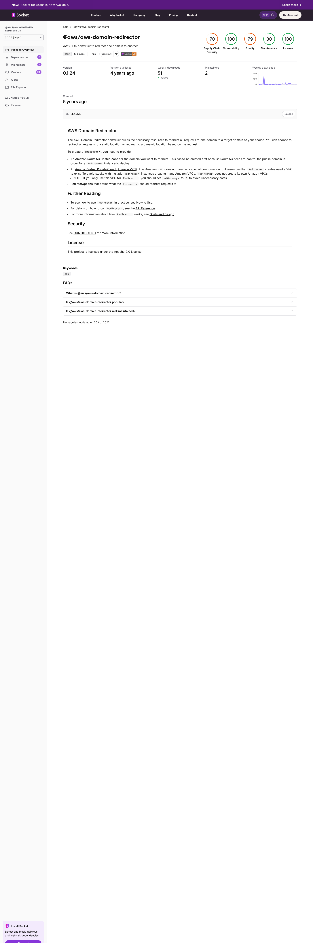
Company (139, 15)
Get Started (290, 15)
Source (288, 113)
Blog (157, 15)
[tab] (74, 114)
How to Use (144, 202)
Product (96, 15)
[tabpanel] (180, 191)
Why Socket (117, 15)
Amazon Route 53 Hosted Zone (96, 159)
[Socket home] (20, 15)
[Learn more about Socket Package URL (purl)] (116, 54)
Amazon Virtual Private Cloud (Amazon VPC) (106, 169)
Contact (192, 15)
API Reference (145, 208)
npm (65, 26)
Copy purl (106, 53)
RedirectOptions (82, 184)
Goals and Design (162, 214)
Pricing (173, 15)
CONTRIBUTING (85, 233)
